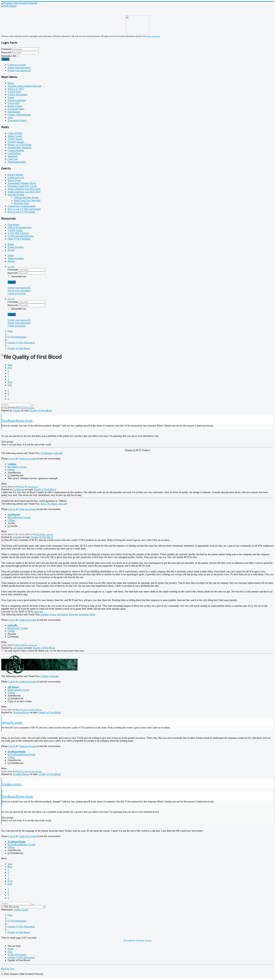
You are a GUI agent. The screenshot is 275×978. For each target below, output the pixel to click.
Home (11, 83)
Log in (5, 59)
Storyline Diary (21, 203)
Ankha (17, 909)
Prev (10, 367)
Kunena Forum (144, 940)
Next (10, 382)
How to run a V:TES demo (21, 211)
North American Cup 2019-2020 (24, 189)
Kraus (53, 614)
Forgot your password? (19, 70)
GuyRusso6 (47, 453)
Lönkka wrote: (12, 784)
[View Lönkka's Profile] (17, 466)
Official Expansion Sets (19, 227)
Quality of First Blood (41, 410)
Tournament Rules (17, 162)
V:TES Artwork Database (21, 236)
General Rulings (16, 150)
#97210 (21, 710)
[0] (39, 673)
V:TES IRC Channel (18, 233)
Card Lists (13, 159)
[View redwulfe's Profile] (18, 628)
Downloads (13, 224)
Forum (11, 97)
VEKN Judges (15, 139)
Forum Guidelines (17, 100)
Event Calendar (15, 174)
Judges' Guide (15, 136)
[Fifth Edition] (9, 6)
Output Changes (16, 141)
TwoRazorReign (35, 710)
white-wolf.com (153, 36)
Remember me (18, 276)
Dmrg (92, 614)
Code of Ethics (15, 133)
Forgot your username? (19, 67)
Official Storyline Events (26, 197)
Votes (10, 117)
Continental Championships (21, 206)
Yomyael (73, 614)
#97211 (21, 771)
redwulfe (58, 453)
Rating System (15, 106)
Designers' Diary (16, 109)
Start (10, 364)
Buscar (11, 250)
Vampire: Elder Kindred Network (24, 86)
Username (6, 49)
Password (6, 52)
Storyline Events (16, 194)
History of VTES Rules (19, 144)
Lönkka (31, 408)
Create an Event (16, 177)
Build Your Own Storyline (27, 200)
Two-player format (17, 120)
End (10, 385)
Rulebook (13, 156)
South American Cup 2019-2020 (24, 191)
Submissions (14, 111)
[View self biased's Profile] (18, 689)
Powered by (129, 940)
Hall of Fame (14, 180)
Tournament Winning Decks (22, 183)
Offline (11, 469)
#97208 (39, 534)
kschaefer (83, 614)
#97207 (21, 487)
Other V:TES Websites (19, 239)
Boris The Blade (49, 503)
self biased (62, 614)
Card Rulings (14, 153)
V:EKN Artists (15, 230)
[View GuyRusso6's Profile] (19, 517)
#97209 (21, 645)
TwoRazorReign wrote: (17, 420)
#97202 (21, 408)
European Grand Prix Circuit (22, 186)
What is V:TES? (16, 88)
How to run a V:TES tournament (24, 209)
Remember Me (8, 56)
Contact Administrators (19, 114)
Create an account (17, 64)
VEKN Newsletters (17, 94)
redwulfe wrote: (12, 722)
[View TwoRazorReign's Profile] (21, 754)
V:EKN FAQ (14, 91)
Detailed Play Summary (20, 147)
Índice (11, 244)
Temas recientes (16, 247)
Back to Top (7, 968)
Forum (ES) (14, 103)
